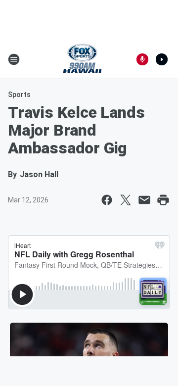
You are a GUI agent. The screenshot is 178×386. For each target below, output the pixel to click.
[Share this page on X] (126, 200)
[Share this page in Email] (144, 200)
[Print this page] (163, 200)
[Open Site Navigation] (14, 59)
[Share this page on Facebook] (107, 200)
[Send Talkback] (142, 59)
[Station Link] (82, 59)
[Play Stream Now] (162, 59)
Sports (19, 94)
